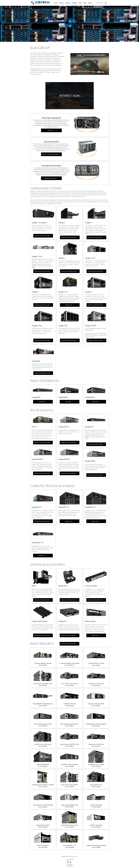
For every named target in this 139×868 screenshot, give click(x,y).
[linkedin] (106, 3)
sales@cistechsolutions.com (69, 856)
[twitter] (68, 862)
